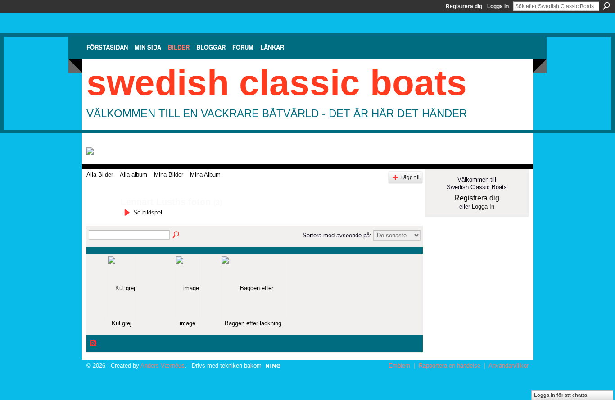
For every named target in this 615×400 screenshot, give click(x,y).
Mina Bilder (168, 174)
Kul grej (121, 323)
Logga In (483, 206)
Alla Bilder (99, 174)
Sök (606, 6)
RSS (94, 344)
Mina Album (205, 174)
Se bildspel (147, 212)
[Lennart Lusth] (100, 221)
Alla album (133, 174)
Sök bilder (176, 235)
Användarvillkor (508, 365)
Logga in (498, 6)
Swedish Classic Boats (276, 83)
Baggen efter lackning (253, 323)
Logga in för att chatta (560, 395)
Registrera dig (464, 6)
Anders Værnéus (162, 365)
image (187, 323)
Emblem (399, 365)
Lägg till (410, 177)
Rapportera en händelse (449, 365)
